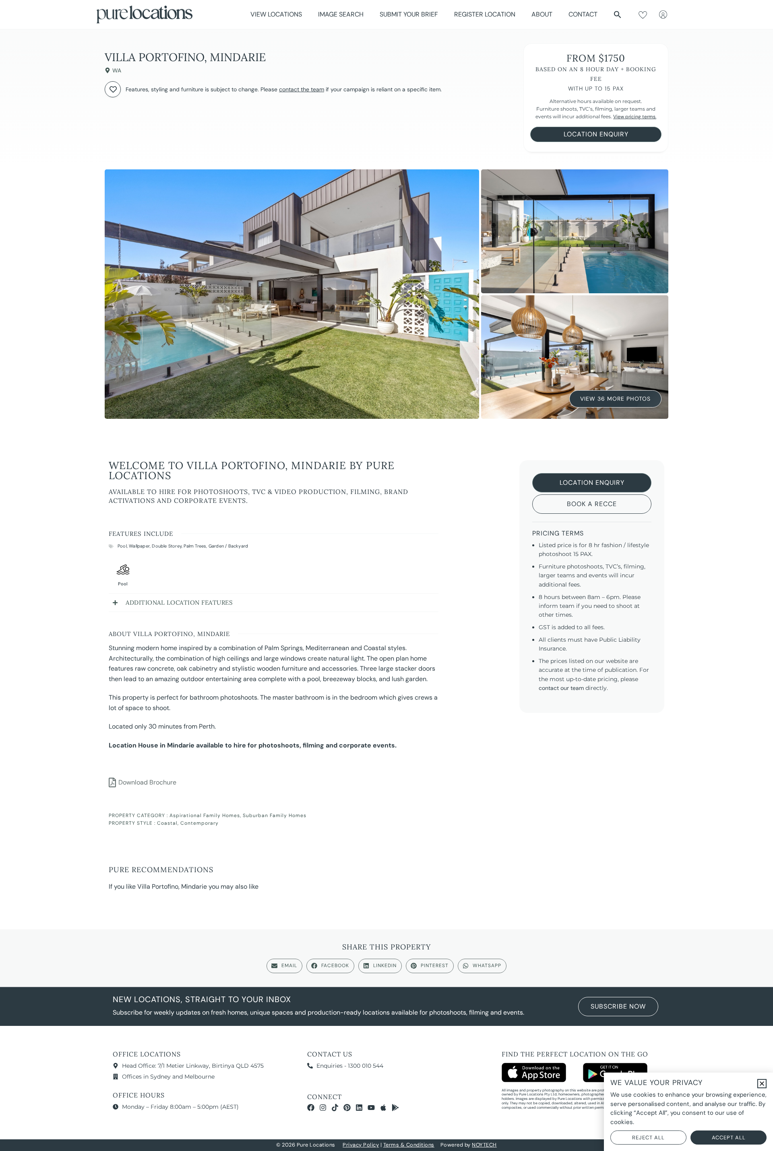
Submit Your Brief (409, 14)
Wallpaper (139, 546)
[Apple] (383, 1107)
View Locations (276, 14)
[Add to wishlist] (113, 89)
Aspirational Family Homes (204, 815)
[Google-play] (395, 1107)
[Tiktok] (335, 1107)
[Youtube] (371, 1107)
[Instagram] (323, 1107)
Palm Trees (195, 546)
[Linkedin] (359, 1107)
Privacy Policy (361, 1144)
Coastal (167, 823)
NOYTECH (484, 1144)
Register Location (484, 14)
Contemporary (199, 823)
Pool (122, 546)
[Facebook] (310, 1107)
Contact (582, 14)
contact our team (561, 688)
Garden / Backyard (228, 546)
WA (116, 70)
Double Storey (167, 546)
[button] (618, 14)
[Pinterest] (347, 1107)
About (541, 14)
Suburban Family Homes (274, 815)
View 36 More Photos (615, 398)
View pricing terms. (634, 116)
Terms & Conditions (408, 1144)
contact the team (301, 89)
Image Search (341, 14)
